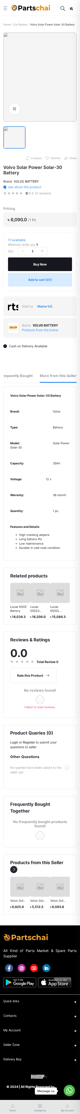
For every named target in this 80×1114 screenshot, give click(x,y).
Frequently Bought (16, 375)
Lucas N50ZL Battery (55, 611)
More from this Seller (58, 375)
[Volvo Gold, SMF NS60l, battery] (21, 887)
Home (7, 24)
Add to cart (40, 280)
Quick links (11, 1001)
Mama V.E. (45, 306)
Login (14, 742)
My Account (12, 1030)
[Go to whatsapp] (69, 1090)
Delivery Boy (12, 1059)
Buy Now (40, 264)
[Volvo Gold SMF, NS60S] (41, 887)
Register (29, 742)
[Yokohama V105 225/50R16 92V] (61, 887)
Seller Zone (11, 1045)
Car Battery (20, 24)
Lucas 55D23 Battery (35, 611)
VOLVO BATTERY (26, 181)
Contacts (9, 1015)
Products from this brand (40, 330)
